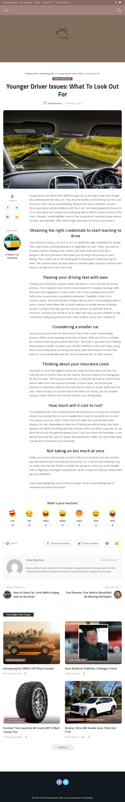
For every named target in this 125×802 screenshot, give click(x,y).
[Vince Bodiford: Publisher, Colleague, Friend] (93, 642)
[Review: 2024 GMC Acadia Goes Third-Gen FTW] (93, 702)
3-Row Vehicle (76, 719)
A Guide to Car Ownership (12, 256)
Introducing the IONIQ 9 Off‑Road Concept (28, 668)
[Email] (17, 217)
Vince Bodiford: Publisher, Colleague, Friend (91, 668)
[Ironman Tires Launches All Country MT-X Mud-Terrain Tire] (31, 702)
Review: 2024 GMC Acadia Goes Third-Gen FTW (90, 730)
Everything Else (62, 79)
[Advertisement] (62, 39)
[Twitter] (120, 2)
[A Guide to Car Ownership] (12, 242)
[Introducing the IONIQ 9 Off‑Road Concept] (31, 642)
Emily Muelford (55, 103)
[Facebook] (116, 2)
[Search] (118, 10)
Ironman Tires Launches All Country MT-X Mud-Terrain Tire (31, 730)
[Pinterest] (7, 217)
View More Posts (108, 560)
